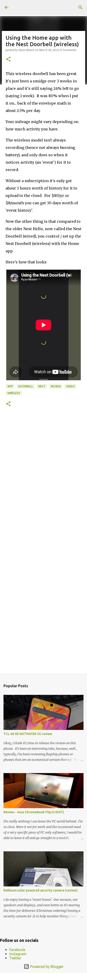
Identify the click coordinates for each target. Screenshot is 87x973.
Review (56, 386)
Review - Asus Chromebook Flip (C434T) (33, 812)
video (70, 386)
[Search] (80, 7)
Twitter (15, 958)
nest (41, 386)
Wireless (13, 393)
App (10, 386)
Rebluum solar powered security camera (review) (40, 890)
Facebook (17, 950)
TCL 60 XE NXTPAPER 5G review (27, 734)
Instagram (17, 954)
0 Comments (68, 50)
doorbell (25, 386)
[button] (8, 59)
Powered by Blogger (46, 966)
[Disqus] (43, 480)
